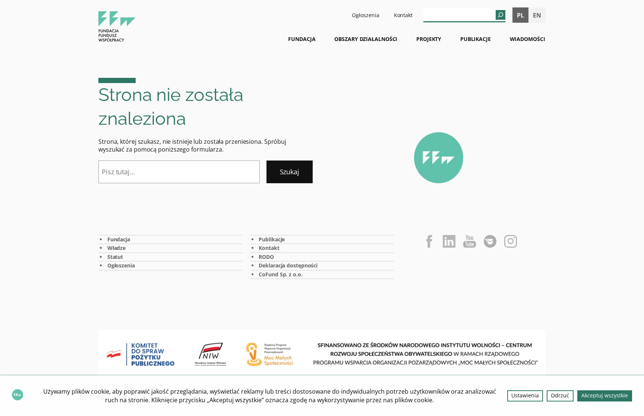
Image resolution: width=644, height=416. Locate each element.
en (537, 15)
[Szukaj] (500, 15)
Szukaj (289, 171)
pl (520, 15)
